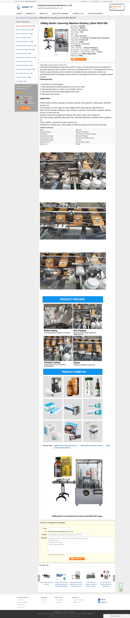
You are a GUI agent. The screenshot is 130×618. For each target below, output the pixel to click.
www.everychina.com (69, 612)
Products (30, 13)
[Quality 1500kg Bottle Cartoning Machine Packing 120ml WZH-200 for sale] (55, 40)
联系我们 (90, 613)
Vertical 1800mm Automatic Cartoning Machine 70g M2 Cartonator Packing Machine (90, 586)
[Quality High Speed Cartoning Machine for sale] (46, 575)
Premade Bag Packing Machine (25, 45)
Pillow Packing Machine (22, 61)
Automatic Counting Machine (24, 49)
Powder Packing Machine (23, 65)
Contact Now (26, 108)
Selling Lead (76, 602)
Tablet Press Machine (22, 77)
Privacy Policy (21, 605)
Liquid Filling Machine (22, 53)
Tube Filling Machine (22, 37)
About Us (43, 13)
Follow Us (104, 602)
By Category (59, 600)
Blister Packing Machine (22, 33)
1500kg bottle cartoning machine (65, 445)
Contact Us (78, 13)
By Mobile (59, 602)
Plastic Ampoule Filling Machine (25, 57)
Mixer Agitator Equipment (23, 73)
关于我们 (83, 613)
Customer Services (23, 597)
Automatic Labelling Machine (24, 69)
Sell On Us (75, 597)
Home (19, 13)
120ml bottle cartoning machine (91, 445)
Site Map (58, 613)
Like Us (103, 599)
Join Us (44, 602)
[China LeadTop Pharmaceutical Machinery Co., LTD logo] (25, 10)
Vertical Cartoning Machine (23, 29)
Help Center (21, 607)
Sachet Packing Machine (23, 41)
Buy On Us (58, 597)
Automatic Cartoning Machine (29, 18)
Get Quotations (95, 13)
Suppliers (51, 613)
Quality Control (60, 13)
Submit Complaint (22, 602)
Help (78, 613)
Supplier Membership (79, 600)
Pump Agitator (20, 81)
